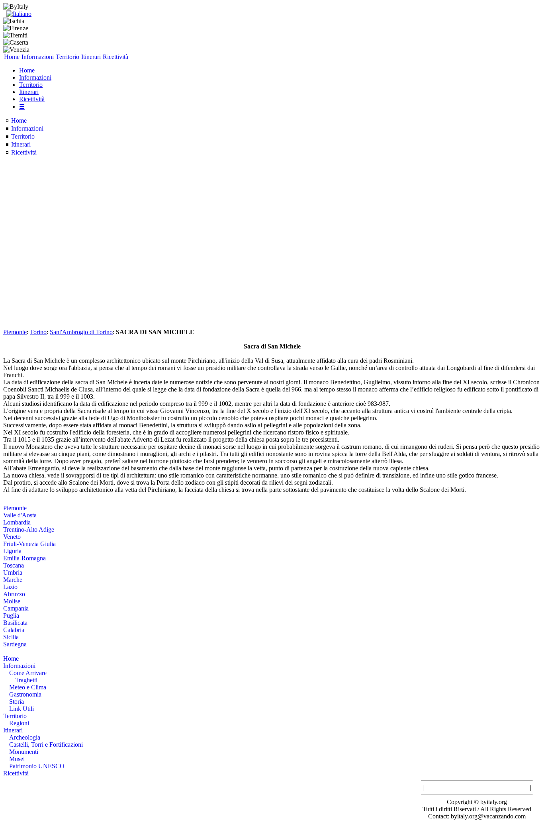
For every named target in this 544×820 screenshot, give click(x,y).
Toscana (13, 565)
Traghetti (26, 680)
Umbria (12, 572)
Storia (16, 701)
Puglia (11, 615)
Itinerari (91, 56)
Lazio (10, 586)
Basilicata (15, 622)
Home (12, 56)
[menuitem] (12, 57)
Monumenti (23, 751)
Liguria (12, 551)
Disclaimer (513, 787)
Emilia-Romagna (24, 558)
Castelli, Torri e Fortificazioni (46, 744)
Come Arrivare (28, 672)
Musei (17, 758)
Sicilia (11, 637)
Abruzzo (14, 594)
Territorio (67, 56)
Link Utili (21, 708)
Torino (38, 332)
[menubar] (66, 57)
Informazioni (38, 56)
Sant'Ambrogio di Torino (81, 332)
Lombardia (17, 522)
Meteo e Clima (27, 687)
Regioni (19, 723)
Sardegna (15, 644)
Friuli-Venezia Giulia (29, 543)
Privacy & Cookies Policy (459, 787)
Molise (11, 601)
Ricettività (115, 56)
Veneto (12, 536)
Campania (16, 608)
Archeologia (24, 737)
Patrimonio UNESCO (37, 766)
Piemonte (15, 332)
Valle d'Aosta (20, 515)
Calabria (13, 629)
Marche (12, 579)
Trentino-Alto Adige (28, 529)
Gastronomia (25, 694)
